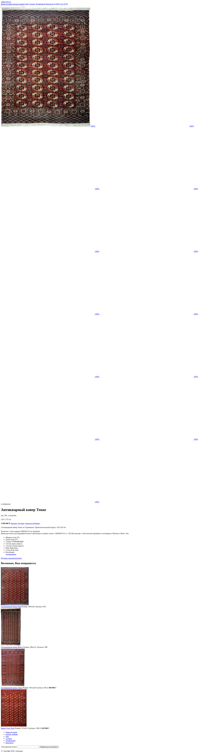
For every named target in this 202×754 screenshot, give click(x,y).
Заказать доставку (18, 523)
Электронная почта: (9, 747)
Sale (26, 4)
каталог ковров (19, 4)
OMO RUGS (6, 2)
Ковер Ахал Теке (7, 728)
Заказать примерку (32, 523)
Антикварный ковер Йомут (12, 647)
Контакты (50, 4)
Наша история (6, 4)
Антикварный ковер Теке (11, 607)
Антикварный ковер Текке (11, 688)
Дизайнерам (40, 4)
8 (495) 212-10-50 (61, 4)
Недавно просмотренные (11, 558)
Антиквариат (11, 554)
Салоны (32, 4)
